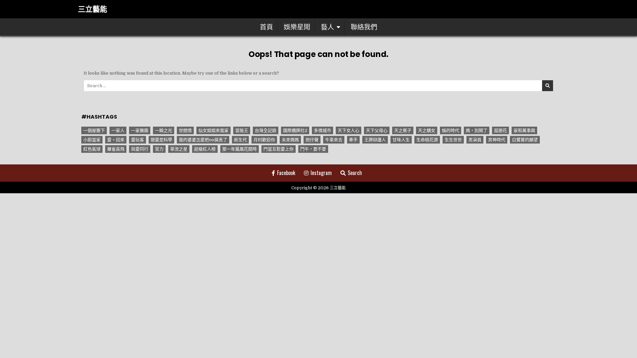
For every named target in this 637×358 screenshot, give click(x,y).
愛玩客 (137, 139)
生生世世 (453, 139)
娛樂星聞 (297, 27)
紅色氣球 (92, 149)
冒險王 (241, 130)
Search (355, 173)
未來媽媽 (290, 139)
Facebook (286, 173)
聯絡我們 (364, 27)
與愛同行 (139, 149)
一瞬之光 (163, 130)
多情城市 (322, 130)
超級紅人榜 (205, 149)
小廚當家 (92, 139)
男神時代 (496, 139)
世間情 (185, 130)
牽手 (353, 139)
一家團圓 (139, 130)
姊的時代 (450, 130)
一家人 (117, 130)
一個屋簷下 (94, 130)
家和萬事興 (524, 130)
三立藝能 (92, 9)
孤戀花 (500, 130)
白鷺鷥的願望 (525, 139)
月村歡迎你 (264, 139)
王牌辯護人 (375, 139)
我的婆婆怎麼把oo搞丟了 (203, 139)
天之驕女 (426, 130)
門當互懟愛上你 (278, 149)
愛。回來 (115, 139)
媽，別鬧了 (476, 130)
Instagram (321, 173)
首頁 (266, 27)
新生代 (240, 139)
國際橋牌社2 (295, 130)
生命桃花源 (427, 139)
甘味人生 (401, 139)
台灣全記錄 (265, 130)
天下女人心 (348, 130)
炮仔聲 (312, 139)
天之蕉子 (402, 130)
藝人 (327, 27)
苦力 (159, 149)
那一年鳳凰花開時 (239, 149)
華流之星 (178, 149)
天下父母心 (377, 130)
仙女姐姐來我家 (213, 130)
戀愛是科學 (161, 139)
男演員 (474, 139)
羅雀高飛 (115, 149)
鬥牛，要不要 (313, 149)
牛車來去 (333, 139)
